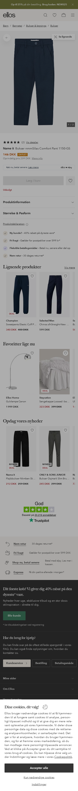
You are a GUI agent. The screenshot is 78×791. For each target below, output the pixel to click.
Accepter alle (39, 768)
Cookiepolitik (63, 757)
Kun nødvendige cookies (39, 777)
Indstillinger (39, 784)
